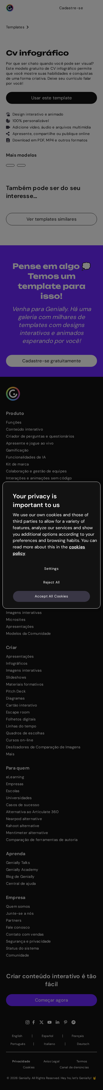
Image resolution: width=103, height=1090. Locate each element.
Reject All (51, 582)
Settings (51, 568)
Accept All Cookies (51, 596)
